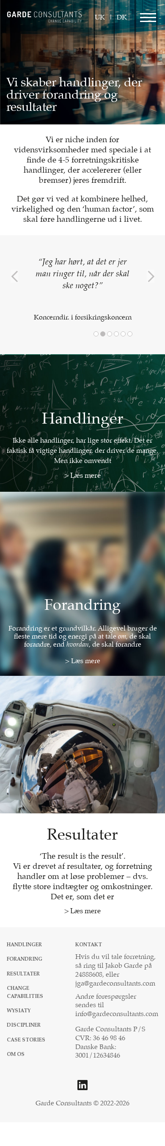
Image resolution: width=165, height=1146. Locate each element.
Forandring (24, 959)
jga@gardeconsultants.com (115, 983)
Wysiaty (18, 1011)
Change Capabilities (25, 992)
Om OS (16, 1054)
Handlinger (24, 945)
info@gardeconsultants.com (116, 1014)
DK (122, 17)
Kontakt (88, 945)
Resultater (23, 974)
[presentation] (14, 276)
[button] (96, 333)
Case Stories (26, 1040)
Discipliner (24, 1025)
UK (100, 17)
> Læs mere (82, 476)
